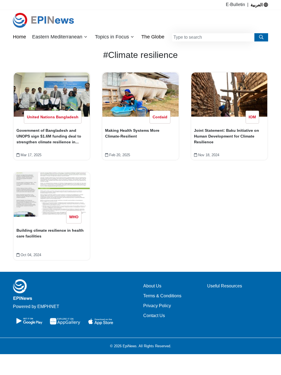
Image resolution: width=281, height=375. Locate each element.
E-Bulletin (236, 4)
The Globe (152, 37)
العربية (257, 5)
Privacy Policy (157, 305)
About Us (152, 286)
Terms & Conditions (162, 295)
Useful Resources (224, 286)
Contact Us (154, 315)
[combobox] (213, 37)
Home (19, 37)
